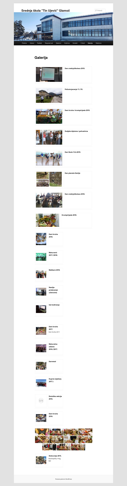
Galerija (90, 43)
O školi (83, 43)
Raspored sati (49, 43)
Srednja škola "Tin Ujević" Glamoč (45, 10)
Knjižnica (67, 43)
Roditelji (39, 43)
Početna (24, 43)
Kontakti (75, 43)
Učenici (32, 43)
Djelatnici (58, 43)
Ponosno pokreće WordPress (63, 479)
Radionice (98, 43)
